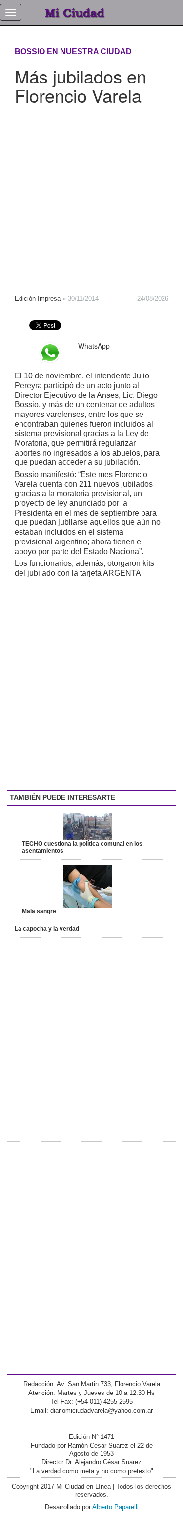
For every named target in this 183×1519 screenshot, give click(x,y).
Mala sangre (39, 911)
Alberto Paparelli (115, 1507)
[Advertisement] (91, 196)
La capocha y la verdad (47, 928)
